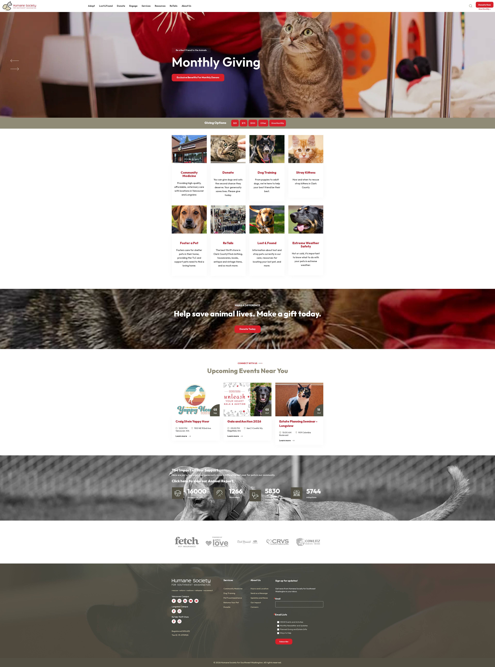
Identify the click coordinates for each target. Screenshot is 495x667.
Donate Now (484, 4)
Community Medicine (233, 588)
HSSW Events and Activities (291, 622)
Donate (121, 6)
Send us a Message (259, 593)
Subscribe (283, 641)
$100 (252, 123)
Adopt (91, 6)
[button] (14, 60)
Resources (160, 6)
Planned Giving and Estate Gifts (293, 629)
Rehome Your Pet (231, 602)
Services (146, 6)
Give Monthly (277, 123)
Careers (254, 607)
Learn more (181, 436)
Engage (133, 6)
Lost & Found (106, 6)
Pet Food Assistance (233, 598)
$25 (235, 123)
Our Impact (256, 602)
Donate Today (248, 329)
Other (263, 123)
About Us (186, 6)
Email (277, 599)
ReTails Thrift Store (188, 77)
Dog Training (229, 593)
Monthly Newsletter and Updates (294, 625)
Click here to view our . (203, 481)
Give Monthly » (484, 9)
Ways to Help (285, 633)
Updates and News (259, 598)
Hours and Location (259, 588)
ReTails (173, 6)
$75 (243, 123)
